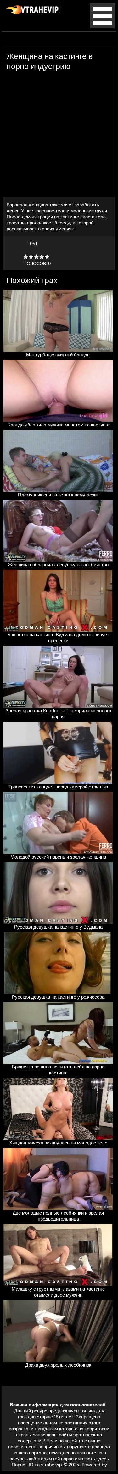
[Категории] (102, 27)
